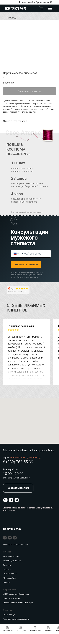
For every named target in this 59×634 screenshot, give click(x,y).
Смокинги (7, 565)
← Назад (10, 17)
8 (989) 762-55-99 (18, 462)
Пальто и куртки (9, 574)
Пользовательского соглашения (28, 277)
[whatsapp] (17, 500)
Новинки (6, 582)
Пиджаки (7, 569)
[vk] (5, 500)
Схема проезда (9, 615)
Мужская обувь (9, 578)
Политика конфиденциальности (16, 619)
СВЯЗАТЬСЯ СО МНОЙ (26, 264)
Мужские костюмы (11, 556)
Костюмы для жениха (12, 561)
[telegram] (11, 500)
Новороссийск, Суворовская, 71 (36, 2)
